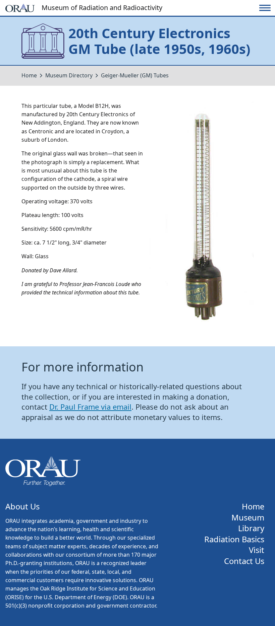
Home (29, 75)
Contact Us (244, 561)
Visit (256, 550)
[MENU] (265, 8)
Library (251, 528)
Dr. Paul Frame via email (90, 407)
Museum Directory (69, 75)
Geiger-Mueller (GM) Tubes (135, 75)
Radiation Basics (234, 539)
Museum (247, 518)
